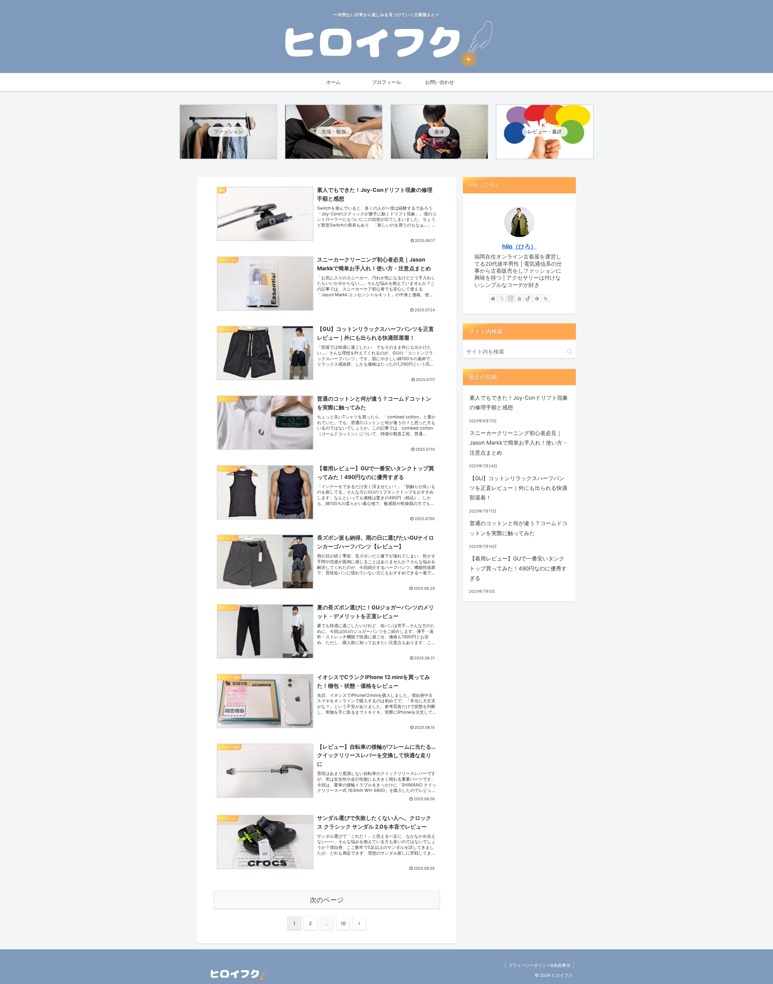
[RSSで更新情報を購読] (546, 298)
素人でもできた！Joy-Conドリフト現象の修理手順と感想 (519, 403)
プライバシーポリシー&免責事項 (539, 965)
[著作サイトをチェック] (493, 298)
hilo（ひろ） (519, 246)
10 (343, 923)
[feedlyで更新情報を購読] (537, 298)
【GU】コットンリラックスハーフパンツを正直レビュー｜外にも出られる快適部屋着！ (518, 488)
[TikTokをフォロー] (528, 298)
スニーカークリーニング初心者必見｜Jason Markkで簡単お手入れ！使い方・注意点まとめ (519, 443)
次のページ (327, 900)
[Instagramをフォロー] (511, 298)
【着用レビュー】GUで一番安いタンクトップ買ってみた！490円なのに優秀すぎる (518, 568)
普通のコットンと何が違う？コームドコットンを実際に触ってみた (518, 528)
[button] (569, 351)
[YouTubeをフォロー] (519, 298)
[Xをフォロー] (502, 298)
